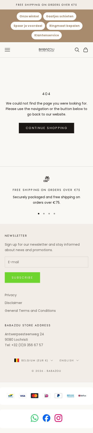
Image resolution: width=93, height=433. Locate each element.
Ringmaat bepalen (64, 26)
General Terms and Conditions (30, 310)
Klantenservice (46, 35)
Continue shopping (46, 128)
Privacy (11, 295)
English (67, 360)
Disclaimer (13, 302)
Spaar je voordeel (28, 26)
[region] (46, 190)
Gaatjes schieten (59, 16)
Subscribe (22, 277)
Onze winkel (29, 16)
